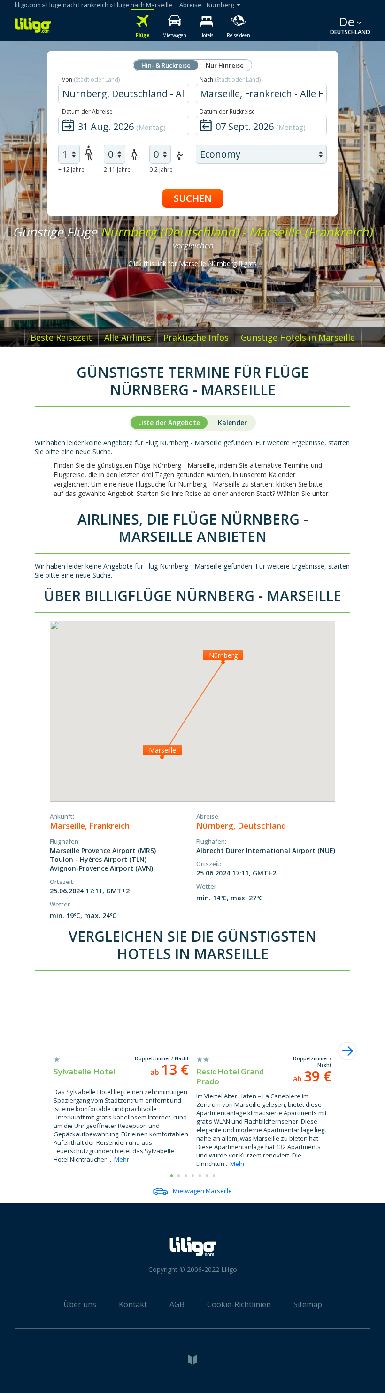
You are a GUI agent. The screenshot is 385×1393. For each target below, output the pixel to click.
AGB (177, 1304)
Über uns (79, 1304)
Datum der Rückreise (227, 111)
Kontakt (133, 1304)
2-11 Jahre (117, 170)
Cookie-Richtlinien (239, 1304)
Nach (230, 80)
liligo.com (28, 4)
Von (91, 80)
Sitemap (307, 1304)
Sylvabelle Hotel (84, 1071)
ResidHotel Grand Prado (230, 1076)
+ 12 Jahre (71, 170)
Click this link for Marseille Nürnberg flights (192, 263)
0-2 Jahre (161, 170)
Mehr (121, 1159)
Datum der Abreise (87, 111)
